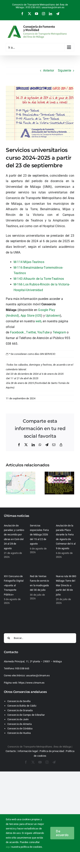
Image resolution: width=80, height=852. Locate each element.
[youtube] (40, 762)
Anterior (48, 70)
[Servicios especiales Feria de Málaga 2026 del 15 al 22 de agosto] (59, 473)
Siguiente (64, 70)
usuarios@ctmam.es (53, 7)
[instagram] (47, 762)
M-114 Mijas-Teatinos (29, 262)
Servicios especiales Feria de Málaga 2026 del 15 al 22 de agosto (39, 534)
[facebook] (25, 762)
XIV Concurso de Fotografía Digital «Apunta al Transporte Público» (13, 585)
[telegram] (54, 762)
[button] (9, 483)
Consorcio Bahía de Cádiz (21, 705)
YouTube (43, 332)
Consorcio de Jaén (18, 719)
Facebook (17, 332)
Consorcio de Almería (19, 724)
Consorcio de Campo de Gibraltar (26, 714)
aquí (8, 846)
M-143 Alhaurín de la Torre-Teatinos (39, 279)
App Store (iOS (31, 315)
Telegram (60, 332)
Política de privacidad (52, 751)
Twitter (31, 332)
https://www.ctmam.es (31, 682)
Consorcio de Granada (20, 710)
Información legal (28, 751)
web (38, 321)
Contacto (11, 751)
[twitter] (33, 762)
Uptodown (53, 315)
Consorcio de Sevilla (18, 701)
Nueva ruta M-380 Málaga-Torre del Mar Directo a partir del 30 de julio (66, 585)
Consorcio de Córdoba (19, 728)
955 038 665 (22, 668)
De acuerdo (62, 833)
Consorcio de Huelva (19, 733)
